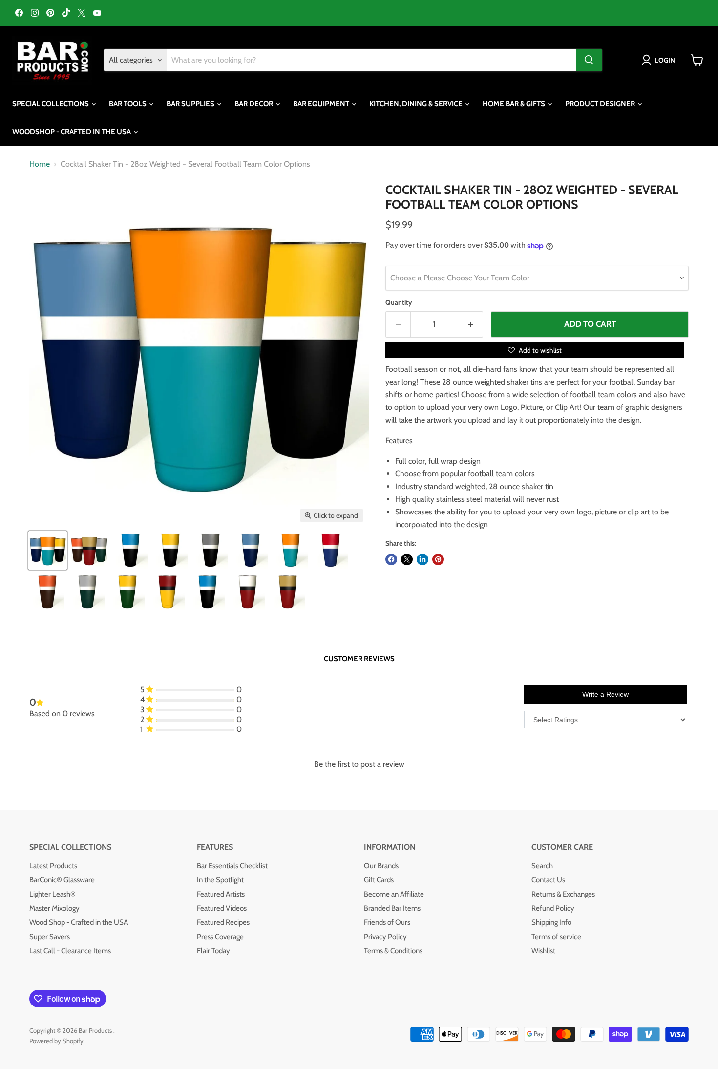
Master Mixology (54, 908)
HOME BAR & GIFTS (515, 103)
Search (542, 865)
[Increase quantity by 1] (470, 324)
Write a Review (605, 694)
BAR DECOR (254, 103)
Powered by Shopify (56, 1041)
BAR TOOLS (128, 103)
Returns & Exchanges (563, 894)
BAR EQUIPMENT (322, 103)
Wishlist (543, 950)
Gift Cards (379, 880)
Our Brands (381, 865)
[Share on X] (407, 559)
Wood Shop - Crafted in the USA (78, 922)
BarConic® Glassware (62, 880)
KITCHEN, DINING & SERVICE (416, 103)
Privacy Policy (385, 936)
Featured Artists (221, 894)
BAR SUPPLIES (191, 103)
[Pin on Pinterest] (438, 559)
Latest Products (53, 865)
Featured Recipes (223, 922)
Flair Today (213, 950)
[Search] (589, 60)
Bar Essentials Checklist (232, 865)
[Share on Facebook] (391, 559)
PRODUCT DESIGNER (600, 103)
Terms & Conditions (393, 950)
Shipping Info (551, 922)
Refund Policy (552, 908)
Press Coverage (220, 936)
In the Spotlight (220, 880)
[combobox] (371, 60)
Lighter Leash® (52, 894)
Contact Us (548, 880)
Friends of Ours (387, 922)
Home (39, 164)
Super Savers (49, 936)
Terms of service (556, 936)
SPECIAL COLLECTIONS (51, 103)
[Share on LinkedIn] (422, 559)
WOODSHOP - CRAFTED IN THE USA (72, 132)
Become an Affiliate (394, 894)
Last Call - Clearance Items (70, 950)
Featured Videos (222, 908)
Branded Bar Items (392, 908)
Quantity (398, 302)
